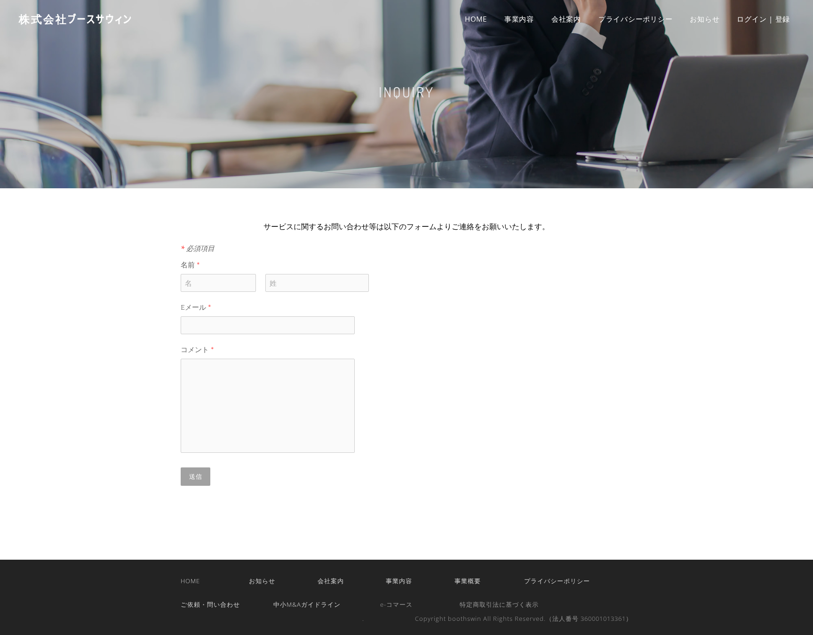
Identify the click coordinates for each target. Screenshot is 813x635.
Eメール (196, 308)
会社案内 (566, 19)
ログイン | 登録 (763, 19)
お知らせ (704, 19)
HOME (190, 581)
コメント (197, 350)
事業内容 (519, 19)
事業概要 (467, 581)
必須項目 (198, 248)
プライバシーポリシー (635, 19)
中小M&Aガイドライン (307, 604)
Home (476, 19)
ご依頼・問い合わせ (210, 604)
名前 (190, 265)
